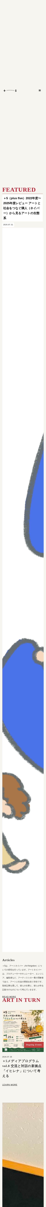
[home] (9, 90)
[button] (40, 90)
